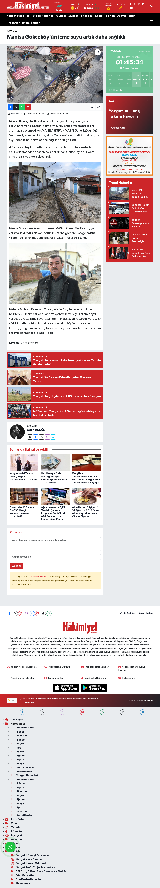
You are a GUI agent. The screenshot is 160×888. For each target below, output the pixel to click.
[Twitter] (41, 437)
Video (14, 823)
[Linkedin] (53, 437)
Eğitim (110, 16)
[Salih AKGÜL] (17, 432)
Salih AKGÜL (16, 114)
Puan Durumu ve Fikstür (22, 678)
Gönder (16, 566)
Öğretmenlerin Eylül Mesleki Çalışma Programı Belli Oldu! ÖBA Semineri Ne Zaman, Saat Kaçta (53, 513)
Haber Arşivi (128, 678)
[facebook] (22, 712)
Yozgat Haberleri (18, 16)
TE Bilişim (148, 700)
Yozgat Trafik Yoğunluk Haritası (131, 668)
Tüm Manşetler (55, 678)
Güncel (61, 16)
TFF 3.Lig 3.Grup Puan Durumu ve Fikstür (41, 871)
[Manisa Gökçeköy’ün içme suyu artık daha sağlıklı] (55, 74)
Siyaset (73, 16)
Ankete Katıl (118, 127)
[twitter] (42, 712)
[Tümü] (148, 101)
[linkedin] (142, 712)
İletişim (149, 613)
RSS (13, 700)
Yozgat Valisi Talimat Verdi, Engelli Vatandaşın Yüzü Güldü (23, 476)
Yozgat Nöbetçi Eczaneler (24, 667)
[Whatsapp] (49, 613)
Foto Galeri (18, 819)
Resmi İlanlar (31, 22)
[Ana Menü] (151, 19)
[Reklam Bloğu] (129, 156)
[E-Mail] (29, 437)
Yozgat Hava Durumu (59, 667)
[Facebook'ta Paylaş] (10, 107)
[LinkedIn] (32, 613)
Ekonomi (86, 16)
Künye (141, 613)
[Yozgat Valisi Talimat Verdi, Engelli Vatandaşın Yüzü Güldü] (24, 462)
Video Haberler (43, 16)
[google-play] (94, 687)
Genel (20, 731)
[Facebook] (35, 437)
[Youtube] (37, 613)
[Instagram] (47, 437)
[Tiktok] (43, 613)
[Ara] (151, 6)
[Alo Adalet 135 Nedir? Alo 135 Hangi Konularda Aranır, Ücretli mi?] (24, 496)
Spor (132, 16)
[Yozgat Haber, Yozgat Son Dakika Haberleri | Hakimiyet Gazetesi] (28, 6)
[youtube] (82, 712)
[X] (15, 613)
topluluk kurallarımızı (38, 576)
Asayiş (121, 16)
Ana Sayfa (17, 719)
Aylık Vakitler (117, 90)
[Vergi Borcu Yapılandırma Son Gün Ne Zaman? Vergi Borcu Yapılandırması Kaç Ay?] (86, 462)
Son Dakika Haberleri (95, 678)
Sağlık (99, 16)
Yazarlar (14, 22)
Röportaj (16, 831)
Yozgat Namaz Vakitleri (97, 667)
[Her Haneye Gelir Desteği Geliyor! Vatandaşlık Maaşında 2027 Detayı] (55, 462)
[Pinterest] (20, 613)
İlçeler (20, 751)
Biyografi (17, 835)
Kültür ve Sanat (26, 767)
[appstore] (66, 687)
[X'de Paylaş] (16, 107)
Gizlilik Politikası (128, 613)
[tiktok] (122, 712)
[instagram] (62, 712)
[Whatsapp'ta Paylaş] (22, 107)
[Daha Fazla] (28, 107)
